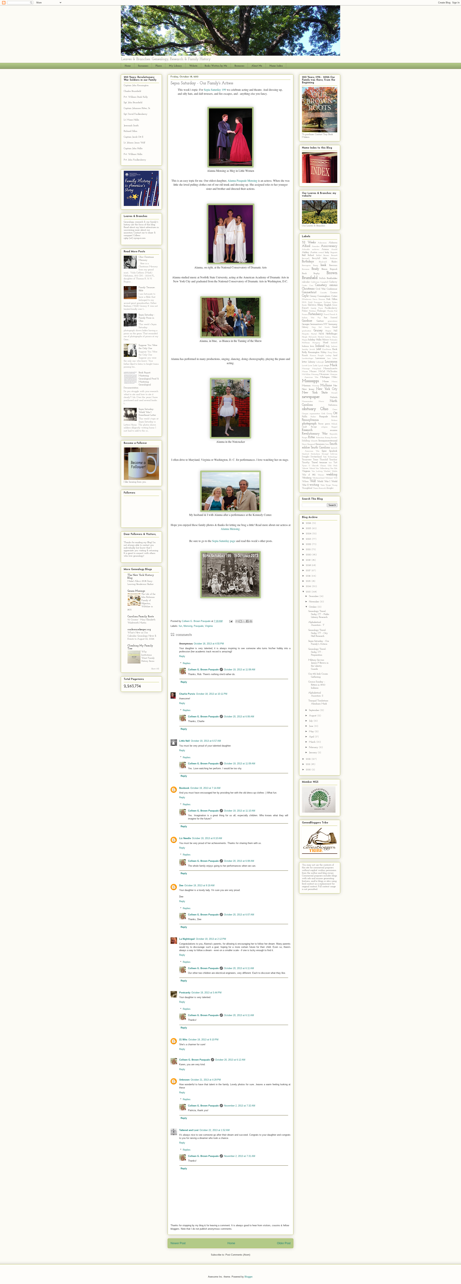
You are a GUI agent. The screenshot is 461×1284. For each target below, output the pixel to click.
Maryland (316, 369)
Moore (326, 381)
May (312, 731)
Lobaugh (320, 362)
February (314, 747)
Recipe (314, 427)
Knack (305, 355)
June (311, 726)
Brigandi (333, 269)
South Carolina (320, 447)
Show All (155, 669)
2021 (308, 549)
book (323, 265)
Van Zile (333, 468)
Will (335, 478)
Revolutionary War (315, 433)
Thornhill (324, 460)
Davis (315, 299)
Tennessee (307, 460)
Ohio (324, 409)
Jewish (312, 349)
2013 (308, 591)
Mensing (187, 626)
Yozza (315, 488)
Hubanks (333, 340)
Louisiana (331, 361)
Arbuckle (306, 249)
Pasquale (198, 626)
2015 (308, 581)
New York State (315, 392)
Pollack (334, 424)
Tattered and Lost (188, 1130)
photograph (309, 423)
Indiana (305, 346)
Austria (313, 252)
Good (334, 327)
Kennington (313, 352)
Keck (334, 349)
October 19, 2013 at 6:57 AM (206, 741)
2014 (309, 586)
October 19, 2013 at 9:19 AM (199, 885)
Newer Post (178, 1243)
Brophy (317, 273)
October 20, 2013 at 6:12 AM (230, 1059)
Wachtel (327, 471)
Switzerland (316, 457)
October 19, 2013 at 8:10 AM (207, 838)
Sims (327, 444)
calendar (306, 282)
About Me (256, 66)
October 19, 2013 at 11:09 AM (239, 763)
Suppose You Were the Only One (148, 347)
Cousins (333, 293)
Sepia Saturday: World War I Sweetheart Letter (147, 412)
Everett (305, 308)
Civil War (321, 289)
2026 (309, 523)
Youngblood (307, 488)
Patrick (334, 417)
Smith (333, 443)
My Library (175, 66)
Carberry (333, 282)
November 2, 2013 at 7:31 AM (239, 1156)
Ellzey (320, 305)
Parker (313, 417)
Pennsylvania (310, 420)
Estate (334, 305)
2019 (308, 560)
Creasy (313, 296)
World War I (323, 481)
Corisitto (323, 293)
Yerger (328, 485)
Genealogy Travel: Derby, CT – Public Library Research (318, 614)
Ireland (320, 346)
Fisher (305, 311)
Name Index (276, 66)
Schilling (306, 441)
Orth (323, 414)
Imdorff (334, 343)
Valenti (312, 468)
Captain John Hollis (133, 148)
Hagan (328, 331)
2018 (308, 565)
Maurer (313, 371)
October (313, 607)
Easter (304, 305)
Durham (327, 302)
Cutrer (334, 296)
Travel (315, 462)
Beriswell (305, 258)
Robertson (320, 438)
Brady (315, 268)
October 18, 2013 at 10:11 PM (211, 694)
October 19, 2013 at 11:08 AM (239, 669)
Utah (335, 466)
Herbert (321, 337)
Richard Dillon (130, 131)
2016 (308, 576)
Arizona (325, 249)
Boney (315, 265)
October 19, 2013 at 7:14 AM (205, 788)
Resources (239, 66)
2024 (309, 533)
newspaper (311, 397)
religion (324, 427)
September (314, 710)
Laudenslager (307, 358)
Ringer (305, 438)
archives (315, 249)
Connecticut (309, 292)
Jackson (334, 346)
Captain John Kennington (136, 85)
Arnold (334, 249)
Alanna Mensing (230, 529)
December (314, 596)
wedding (331, 474)
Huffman (306, 343)
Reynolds (333, 434)
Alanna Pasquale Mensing (242, 180)
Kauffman (326, 349)
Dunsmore (318, 302)
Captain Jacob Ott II (133, 137)
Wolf (313, 481)
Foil (335, 311)
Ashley (305, 252)
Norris (321, 401)
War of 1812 (308, 475)
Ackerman (322, 243)
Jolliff (318, 349)
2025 (309, 528)
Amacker (316, 246)
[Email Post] (230, 621)
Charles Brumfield (132, 91)
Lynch (320, 366)
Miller (334, 377)
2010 (309, 769)
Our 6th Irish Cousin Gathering (318, 675)
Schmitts (314, 441)
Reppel (334, 427)
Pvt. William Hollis (133, 154)
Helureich (313, 337)
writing (314, 484)
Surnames (143, 66)
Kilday (324, 352)
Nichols (333, 397)
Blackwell (323, 262)
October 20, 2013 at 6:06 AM (239, 716)
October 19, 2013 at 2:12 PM (211, 939)
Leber (335, 358)
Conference (332, 289)
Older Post (283, 1243)
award (321, 253)
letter (304, 361)
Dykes (334, 302)
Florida (330, 311)
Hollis (318, 339)
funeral (334, 318)
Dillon (334, 299)
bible (325, 258)
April (312, 736)
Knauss (313, 356)
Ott (335, 413)
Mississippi (310, 381)
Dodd (310, 302)
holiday (311, 339)
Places (158, 66)
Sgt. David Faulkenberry (135, 114)
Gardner (307, 320)
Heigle (304, 337)
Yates (322, 485)
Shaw (304, 444)
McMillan (306, 374)
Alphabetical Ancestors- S (315, 694)
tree (330, 463)
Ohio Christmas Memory (146, 258)
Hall (335, 331)
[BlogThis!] (240, 621)
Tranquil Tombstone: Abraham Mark (318, 702)
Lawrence (320, 358)
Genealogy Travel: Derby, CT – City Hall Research (318, 633)
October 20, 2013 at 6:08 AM (239, 861)
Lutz (315, 365)
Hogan (305, 340)
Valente (305, 468)
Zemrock (322, 488)
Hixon (334, 337)
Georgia (305, 324)
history (328, 337)
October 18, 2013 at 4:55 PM (209, 643)
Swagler (305, 457)
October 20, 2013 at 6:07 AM (239, 914)
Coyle (305, 295)
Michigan (325, 377)
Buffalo (322, 278)
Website (193, 66)
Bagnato (333, 253)
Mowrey (315, 386)
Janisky (305, 349)
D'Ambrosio (306, 299)
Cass (311, 285)
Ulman (323, 466)
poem (327, 424)
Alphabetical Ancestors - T (316, 624)
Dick (328, 299)
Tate (325, 457)
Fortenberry (315, 314)
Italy (328, 346)
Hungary (316, 343)
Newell (334, 393)
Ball (304, 255)
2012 (308, 759)
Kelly (304, 352)
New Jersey (308, 389)
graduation (306, 331)
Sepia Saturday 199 (215, 89)
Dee (181, 885)
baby (327, 252)
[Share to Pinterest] (251, 621)
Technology (332, 457)
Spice (324, 451)
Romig (327, 438)
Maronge (306, 369)
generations (332, 321)
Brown (332, 273)
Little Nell (184, 741)
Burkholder (332, 278)
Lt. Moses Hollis (131, 119)
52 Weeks (309, 242)
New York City (326, 389)
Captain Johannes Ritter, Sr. (137, 108)
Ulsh (330, 466)
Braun (324, 269)
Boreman (333, 265)
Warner (321, 475)
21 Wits (183, 1039)
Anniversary (329, 246)
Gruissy (318, 330)
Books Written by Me (216, 66)
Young (334, 485)
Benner (326, 255)
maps (326, 365)
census (333, 285)
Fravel (326, 314)
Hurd (325, 342)
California (315, 282)
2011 (308, 764)
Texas (315, 460)
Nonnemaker (307, 401)
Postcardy (184, 992)
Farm (320, 308)
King (330, 352)
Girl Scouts (324, 327)
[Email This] (237, 621)
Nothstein (332, 405)
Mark (333, 365)
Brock (304, 273)
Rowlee (334, 438)
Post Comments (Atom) (237, 1254)
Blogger (248, 1276)
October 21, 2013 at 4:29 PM (206, 1079)
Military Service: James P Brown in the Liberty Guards (318, 664)
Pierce (321, 424)
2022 (309, 544)
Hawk (321, 334)
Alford (306, 246)
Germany (332, 324)
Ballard (311, 255)
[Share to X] (244, 621)
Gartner (320, 321)
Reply (182, 656)
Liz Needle (185, 838)
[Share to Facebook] (247, 621)
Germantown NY (319, 324)
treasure (323, 462)
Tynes (304, 466)
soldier (306, 447)
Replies (187, 663)
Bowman (305, 269)
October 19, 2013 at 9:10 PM (203, 1039)
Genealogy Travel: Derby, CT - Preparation (317, 652)
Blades (334, 262)
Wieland (329, 478)
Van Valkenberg (322, 468)
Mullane (326, 385)
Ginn (314, 327)
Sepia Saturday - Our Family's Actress (318, 643)
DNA (304, 302)
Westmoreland (318, 478)
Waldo (334, 471)
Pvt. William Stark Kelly (136, 97)
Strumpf (325, 454)
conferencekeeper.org (139, 629)
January (313, 752)
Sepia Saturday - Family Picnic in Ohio (147, 317)
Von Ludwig (317, 471)
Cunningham (323, 296)
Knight (321, 356)
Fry (319, 318)
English (327, 305)
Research (307, 430)
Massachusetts (330, 369)
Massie (305, 372)
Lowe (310, 366)
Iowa (312, 346)
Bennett (334, 255)
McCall (322, 371)
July (311, 721)
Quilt (304, 427)
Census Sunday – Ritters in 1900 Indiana (316, 684)
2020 (309, 554)
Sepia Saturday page (223, 541)
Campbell (324, 282)
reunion (333, 430)
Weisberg (306, 477)
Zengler (330, 488)
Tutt (335, 462)
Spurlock (333, 451)
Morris (334, 382)
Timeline (333, 460)
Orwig (329, 414)
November (314, 601)
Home (128, 66)
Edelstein (312, 305)
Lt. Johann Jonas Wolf (134, 142)
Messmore (324, 374)
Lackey (329, 356)
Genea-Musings (136, 591)
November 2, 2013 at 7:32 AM (239, 1105)
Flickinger (321, 311)
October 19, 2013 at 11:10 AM (239, 810)
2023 (309, 539)
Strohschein (315, 454)
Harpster (305, 334)
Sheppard (311, 444)
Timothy (306, 462)
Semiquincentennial (327, 440)
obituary (309, 409)
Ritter (311, 437)
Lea (328, 358)
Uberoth (315, 466)
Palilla (304, 417)
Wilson (305, 481)
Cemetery (321, 285)
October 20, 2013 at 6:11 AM (239, 968)
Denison (322, 299)
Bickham (333, 258)
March (312, 742)
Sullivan (333, 454)
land (335, 355)
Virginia (209, 626)
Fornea (305, 314)
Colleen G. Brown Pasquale (203, 669)
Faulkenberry (331, 308)
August (313, 715)
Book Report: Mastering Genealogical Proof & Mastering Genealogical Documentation (141, 380)
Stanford (305, 454)
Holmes (325, 340)
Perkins (334, 420)
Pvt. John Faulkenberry (135, 159)
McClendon (332, 371)
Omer (334, 410)
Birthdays (308, 261)
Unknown (184, 1079)
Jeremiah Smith (131, 125)
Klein (335, 352)
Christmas (308, 288)
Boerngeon (306, 265)
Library (311, 361)
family (313, 308)
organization (315, 414)
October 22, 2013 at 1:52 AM (215, 1130)
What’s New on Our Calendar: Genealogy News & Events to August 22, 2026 (141, 635)
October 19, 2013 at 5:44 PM (206, 992)
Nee (335, 385)
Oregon (305, 414)
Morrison (306, 385)
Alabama (333, 243)
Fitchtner (312, 311)
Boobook (184, 788)
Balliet (318, 255)
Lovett (304, 366)
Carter (304, 285)
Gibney (305, 327)
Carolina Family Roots (140, 616)
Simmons (320, 444)
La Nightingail (187, 939)
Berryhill (316, 258)
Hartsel (314, 334)
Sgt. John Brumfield (133, 102)
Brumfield (309, 278)
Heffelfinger (331, 333)
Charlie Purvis (187, 694)
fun (180, 626)
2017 (308, 570)
